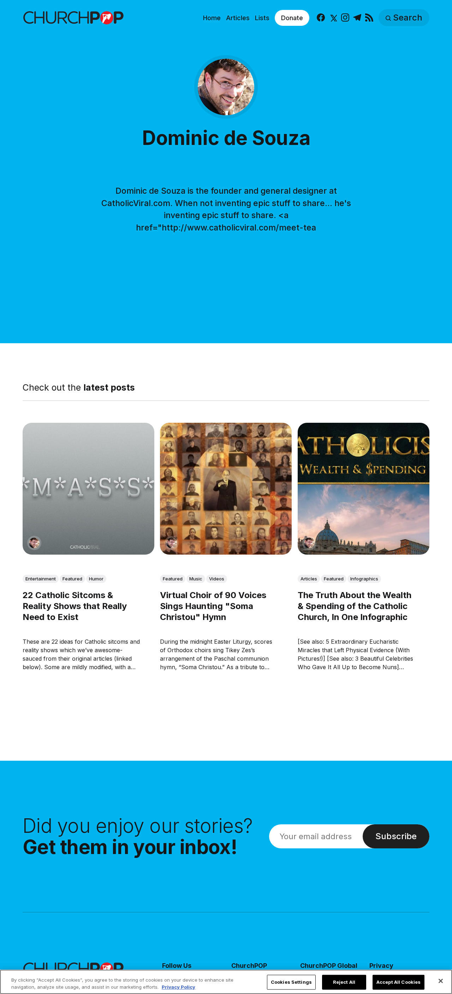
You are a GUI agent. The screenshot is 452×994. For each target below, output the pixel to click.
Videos (216, 578)
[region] (226, 982)
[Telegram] (357, 18)
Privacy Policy (178, 986)
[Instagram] (345, 18)
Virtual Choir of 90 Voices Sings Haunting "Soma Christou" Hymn (213, 606)
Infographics (364, 578)
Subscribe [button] (396, 836)
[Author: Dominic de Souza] (34, 543)
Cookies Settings (291, 982)
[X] (333, 18)
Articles (238, 18)
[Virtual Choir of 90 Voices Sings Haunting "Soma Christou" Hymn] (226, 489)
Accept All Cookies (398, 982)
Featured (72, 578)
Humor (96, 578)
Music (195, 578)
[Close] (440, 981)
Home (212, 18)
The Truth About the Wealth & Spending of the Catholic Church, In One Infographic (354, 606)
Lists (262, 18)
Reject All (344, 982)
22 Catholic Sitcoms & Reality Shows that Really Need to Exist (75, 606)
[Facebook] (321, 18)
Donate (292, 18)
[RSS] (369, 18)
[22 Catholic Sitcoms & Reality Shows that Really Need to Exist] (88, 489)
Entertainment (40, 578)
